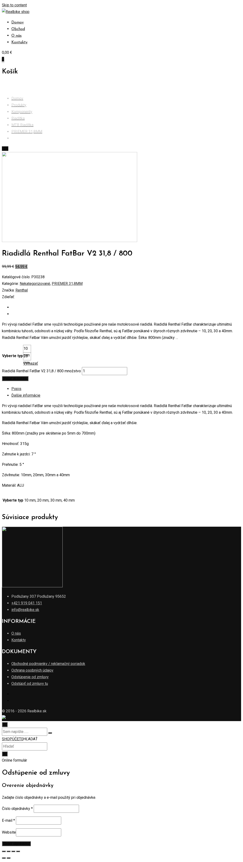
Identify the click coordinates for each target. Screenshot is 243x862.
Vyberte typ (12, 356)
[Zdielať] (8, 851)
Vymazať (30, 363)
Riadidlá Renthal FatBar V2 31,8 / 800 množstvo (41, 371)
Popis (16, 388)
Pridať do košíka (15, 378)
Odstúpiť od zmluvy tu (29, 683)
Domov (17, 22)
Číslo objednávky (17, 808)
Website (9, 832)
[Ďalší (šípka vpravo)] (8, 858)
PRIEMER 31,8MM (67, 283)
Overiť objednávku (16, 843)
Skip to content (14, 5)
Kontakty (19, 42)
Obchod (18, 29)
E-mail (8, 820)
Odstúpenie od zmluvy (30, 677)
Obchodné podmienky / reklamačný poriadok (48, 663)
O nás (16, 36)
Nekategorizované (35, 283)
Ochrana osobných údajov (32, 670)
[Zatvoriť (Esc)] (4, 851)
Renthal (21, 290)
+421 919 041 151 (26, 603)
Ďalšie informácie (25, 395)
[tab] (126, 389)
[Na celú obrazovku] (13, 851)
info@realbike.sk (25, 609)
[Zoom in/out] (18, 851)
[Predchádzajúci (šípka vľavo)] (4, 858)
